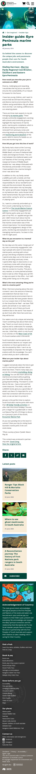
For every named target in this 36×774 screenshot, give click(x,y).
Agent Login (6, 753)
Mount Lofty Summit (9, 721)
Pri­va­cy (13, 751)
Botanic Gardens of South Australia (13, 723)
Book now (5, 658)
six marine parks (16, 115)
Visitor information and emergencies (14, 737)
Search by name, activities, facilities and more (17, 647)
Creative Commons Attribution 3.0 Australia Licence (17, 757)
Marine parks (6, 711)
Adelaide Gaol (6, 726)
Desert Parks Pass (8, 668)
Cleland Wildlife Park (8, 714)
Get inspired (12, 32)
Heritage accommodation (10, 670)
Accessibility (6, 684)
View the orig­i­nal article (11, 444)
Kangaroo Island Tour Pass (11, 673)
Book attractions (7, 661)
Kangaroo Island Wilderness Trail (13, 728)
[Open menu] (32, 3)
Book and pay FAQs (8, 665)
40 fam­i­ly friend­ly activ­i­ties (16, 405)
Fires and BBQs (7, 686)
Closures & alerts (8, 691)
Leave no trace (7, 700)
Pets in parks (6, 698)
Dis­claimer (5, 751)
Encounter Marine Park (11, 417)
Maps (4, 703)
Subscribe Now (7, 745)
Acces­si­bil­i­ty (22, 751)
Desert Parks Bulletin (9, 696)
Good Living (15, 442)
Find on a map (7, 650)
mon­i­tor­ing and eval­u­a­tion (16, 135)
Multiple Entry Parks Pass (10, 675)
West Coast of (25, 334)
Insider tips (23, 32)
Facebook (9, 739)
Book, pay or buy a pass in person (13, 663)
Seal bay (5, 716)
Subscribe (15, 576)
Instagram (9, 742)
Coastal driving (7, 693)
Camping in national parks (10, 688)
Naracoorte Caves (8, 719)
